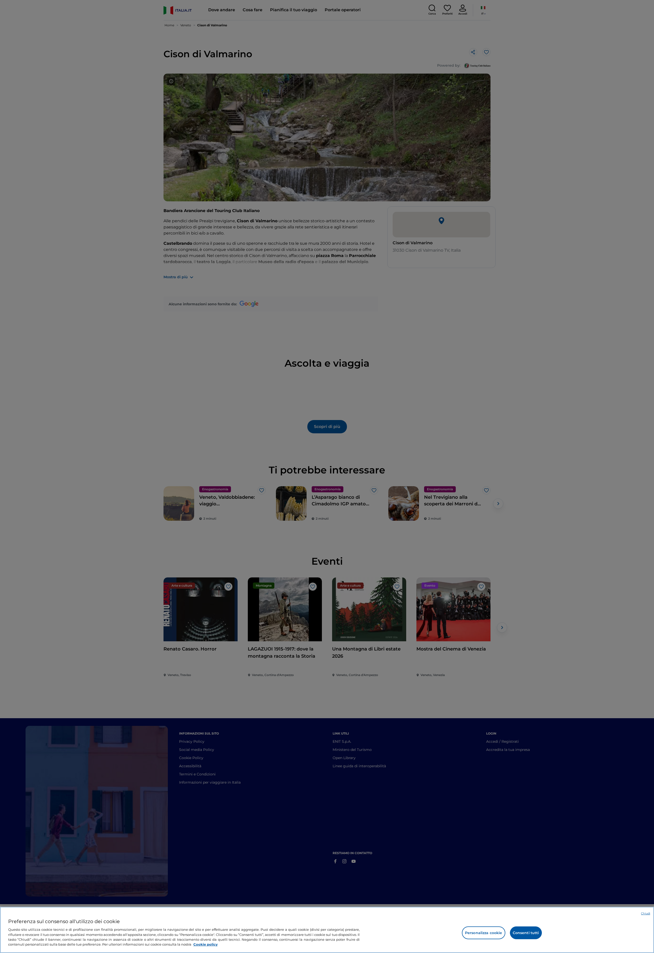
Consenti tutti (526, 933)
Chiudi (645, 913)
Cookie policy (205, 944)
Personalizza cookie (483, 933)
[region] (327, 930)
